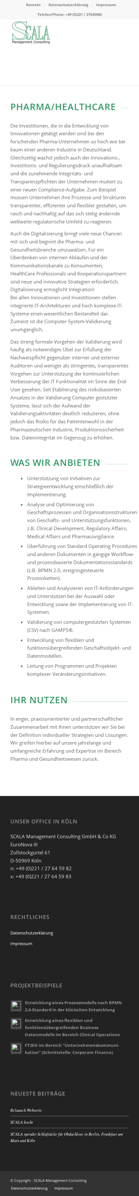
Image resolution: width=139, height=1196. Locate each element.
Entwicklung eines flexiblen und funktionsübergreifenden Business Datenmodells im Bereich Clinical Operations (72, 1027)
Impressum (106, 4)
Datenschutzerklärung (68, 4)
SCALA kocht (21, 1122)
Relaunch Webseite (26, 1110)
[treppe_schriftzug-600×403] (57, 32)
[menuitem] (33, 4)
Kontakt (33, 4)
